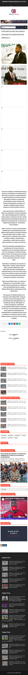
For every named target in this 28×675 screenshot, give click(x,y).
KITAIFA (24, 435)
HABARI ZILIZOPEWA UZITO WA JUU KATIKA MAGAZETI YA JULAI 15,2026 (17, 663)
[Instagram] (17, 5)
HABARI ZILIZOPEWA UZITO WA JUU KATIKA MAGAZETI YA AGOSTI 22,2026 (17, 586)
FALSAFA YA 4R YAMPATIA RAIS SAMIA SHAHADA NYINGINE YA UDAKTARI (17, 605)
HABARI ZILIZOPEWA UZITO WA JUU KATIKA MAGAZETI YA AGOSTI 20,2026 (17, 563)
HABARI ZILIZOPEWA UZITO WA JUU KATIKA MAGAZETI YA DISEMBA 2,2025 (17, 651)
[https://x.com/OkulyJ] (14, 5)
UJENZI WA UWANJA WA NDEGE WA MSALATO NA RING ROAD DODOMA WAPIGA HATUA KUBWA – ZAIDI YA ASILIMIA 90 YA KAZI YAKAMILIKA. (13, 618)
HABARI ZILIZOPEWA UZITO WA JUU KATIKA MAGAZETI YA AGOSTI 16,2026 (17, 580)
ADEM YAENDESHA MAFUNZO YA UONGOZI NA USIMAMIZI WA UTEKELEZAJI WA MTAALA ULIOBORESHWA (13, 455)
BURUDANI (10, 435)
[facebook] (11, 6)
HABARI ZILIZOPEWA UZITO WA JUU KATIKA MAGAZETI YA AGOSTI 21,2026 (17, 568)
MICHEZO (10, 437)
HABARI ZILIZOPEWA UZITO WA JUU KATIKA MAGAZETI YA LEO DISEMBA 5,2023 (17, 625)
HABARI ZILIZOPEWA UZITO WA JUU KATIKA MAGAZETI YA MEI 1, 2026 (17, 645)
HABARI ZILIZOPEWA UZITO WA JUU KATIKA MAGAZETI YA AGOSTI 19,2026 (17, 574)
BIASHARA (19, 40)
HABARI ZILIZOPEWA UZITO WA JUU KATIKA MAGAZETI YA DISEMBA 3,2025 (17, 657)
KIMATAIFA (17, 435)
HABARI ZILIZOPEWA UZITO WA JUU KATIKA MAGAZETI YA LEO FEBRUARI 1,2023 (17, 611)
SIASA (16, 437)
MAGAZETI (3, 437)
